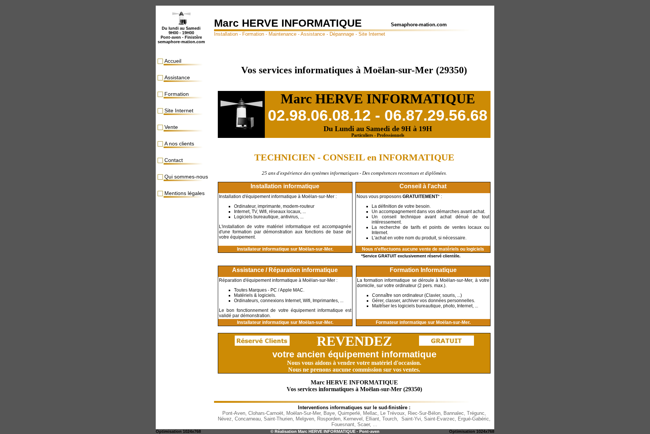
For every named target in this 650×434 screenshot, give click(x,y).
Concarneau (248, 419)
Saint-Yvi (411, 419)
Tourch (389, 419)
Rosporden (328, 419)
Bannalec (453, 413)
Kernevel (353, 419)
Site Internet (178, 110)
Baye (329, 413)
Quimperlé (349, 413)
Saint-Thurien (278, 419)
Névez (225, 419)
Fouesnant (342, 424)
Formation (176, 94)
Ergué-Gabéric (473, 419)
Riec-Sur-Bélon (424, 413)
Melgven (305, 419)
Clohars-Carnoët (265, 413)
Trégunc (475, 413)
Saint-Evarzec (439, 419)
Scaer (363, 424)
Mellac (370, 413)
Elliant (372, 419)
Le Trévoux (392, 413)
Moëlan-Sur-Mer (303, 413)
